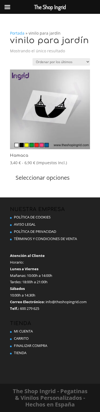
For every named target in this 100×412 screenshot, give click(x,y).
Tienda (20, 352)
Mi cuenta (23, 331)
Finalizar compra (30, 345)
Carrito (21, 338)
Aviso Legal (25, 224)
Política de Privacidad (35, 231)
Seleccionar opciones (43, 177)
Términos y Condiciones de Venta (45, 238)
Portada (17, 33)
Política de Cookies (32, 217)
